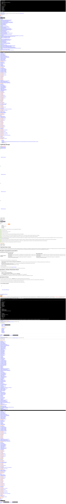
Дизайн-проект (2, 495)
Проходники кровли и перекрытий (5, 82)
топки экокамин (2, 421)
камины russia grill (2, 55)
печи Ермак (2, 91)
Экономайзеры (2, 92)
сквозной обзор (2, 65)
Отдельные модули (3, 117)
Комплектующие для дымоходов (5, 440)
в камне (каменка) (2, 446)
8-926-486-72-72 (2, 298)
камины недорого (2, 59)
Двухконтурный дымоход (4, 81)
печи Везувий (2, 90)
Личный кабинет (4, 309)
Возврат (3, 8)
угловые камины (2, 418)
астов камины (2, 412)
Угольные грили (2, 478)
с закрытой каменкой (3, 89)
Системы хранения (3, 465)
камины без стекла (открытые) (4, 56)
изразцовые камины (3, 60)
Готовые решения (2, 116)
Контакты (3, 10)
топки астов (2, 62)
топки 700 (1, 64)
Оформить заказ (4, 310)
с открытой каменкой (3, 448)
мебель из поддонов (3, 112)
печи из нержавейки (3, 444)
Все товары (2, 61)
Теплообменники (2, 95)
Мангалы (1, 121)
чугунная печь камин (3, 427)
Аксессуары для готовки (3, 132)
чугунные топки (2, 66)
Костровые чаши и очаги (3, 110)
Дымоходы (1, 80)
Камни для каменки (3, 96)
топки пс (1, 63)
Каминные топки (2, 420)
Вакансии (3, 9)
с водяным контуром (3, 429)
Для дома (3, 313)
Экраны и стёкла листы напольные (5, 493)
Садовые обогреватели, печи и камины (6, 467)
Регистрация (3, 3)
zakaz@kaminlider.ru (15, 298)
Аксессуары (3, 316)
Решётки (1, 437)
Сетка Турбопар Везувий (3, 294)
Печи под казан (2, 125)
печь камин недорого (3, 69)
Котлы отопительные (3, 433)
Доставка (3, 7)
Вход (2, 325)
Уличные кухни (2, 474)
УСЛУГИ (3, 317)
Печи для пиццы (2, 126)
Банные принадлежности (4, 133)
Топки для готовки (3, 118)
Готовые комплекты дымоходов (4, 439)
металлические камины (3, 414)
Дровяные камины (3, 53)
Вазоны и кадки (2, 114)
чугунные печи (2, 85)
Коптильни (1, 122)
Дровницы (1, 128)
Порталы (1, 77)
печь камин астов (2, 68)
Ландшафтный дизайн (3, 138)
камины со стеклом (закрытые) (4, 57)
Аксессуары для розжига (3, 488)
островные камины (3, 416)
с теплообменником (3, 87)
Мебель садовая (2, 111)
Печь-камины (2, 67)
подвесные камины (3, 58)
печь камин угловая (3, 70)
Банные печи (2, 84)
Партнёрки (3, 305)
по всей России (21, 13)
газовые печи (2, 88)
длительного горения (3, 72)
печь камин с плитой (3, 71)
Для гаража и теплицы (5, 314)
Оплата (3, 302)
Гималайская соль (25, 141)
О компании (3, 6)
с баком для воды (2, 86)
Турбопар (11, 141)
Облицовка (2, 76)
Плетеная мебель (2, 471)
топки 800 (1, 423)
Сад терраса (3, 315)
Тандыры (1, 482)
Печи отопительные (3, 73)
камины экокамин (2, 54)
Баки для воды (2, 102)
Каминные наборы (3, 131)
